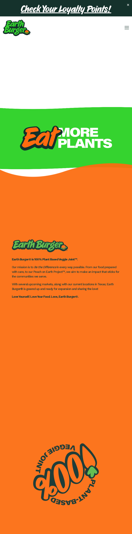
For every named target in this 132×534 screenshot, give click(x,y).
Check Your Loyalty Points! (66, 8)
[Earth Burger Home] (16, 27)
